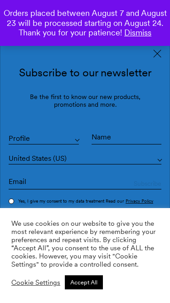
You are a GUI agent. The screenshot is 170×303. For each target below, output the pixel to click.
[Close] (157, 54)
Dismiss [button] (137, 32)
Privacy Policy (139, 201)
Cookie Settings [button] (35, 282)
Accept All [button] (83, 282)
